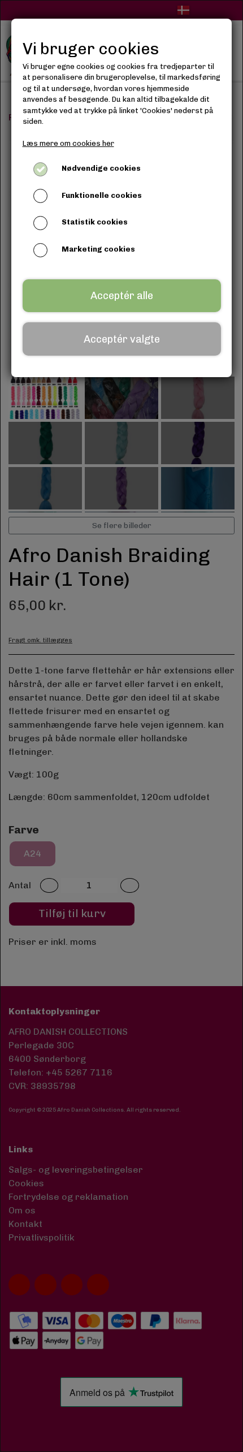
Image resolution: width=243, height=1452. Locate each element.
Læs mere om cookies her (68, 143)
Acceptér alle (121, 295)
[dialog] (121, 726)
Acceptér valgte (122, 339)
